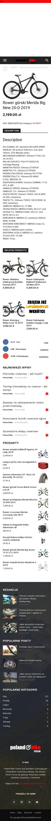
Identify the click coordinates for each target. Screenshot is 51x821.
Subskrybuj (43, 357)
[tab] (12, 131)
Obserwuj (44, 350)
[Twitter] (29, 802)
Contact (38, 812)
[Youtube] (37, 802)
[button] (4, 60)
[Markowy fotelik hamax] (10, 664)
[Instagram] (22, 802)
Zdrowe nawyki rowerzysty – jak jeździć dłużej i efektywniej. (33, 599)
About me (28, 812)
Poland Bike (8, 377)
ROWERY (13, 67)
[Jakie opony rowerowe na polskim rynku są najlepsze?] (10, 677)
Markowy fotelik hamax (30, 660)
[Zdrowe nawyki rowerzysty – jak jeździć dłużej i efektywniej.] (10, 599)
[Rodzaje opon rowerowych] (10, 650)
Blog (19, 812)
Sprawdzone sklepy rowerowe (20, 431)
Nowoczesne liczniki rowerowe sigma (24, 418)
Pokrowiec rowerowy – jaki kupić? (23, 373)
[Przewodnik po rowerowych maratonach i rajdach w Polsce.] (10, 613)
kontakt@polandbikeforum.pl (32, 783)
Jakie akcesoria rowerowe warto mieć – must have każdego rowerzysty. (31, 627)
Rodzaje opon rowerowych (32, 647)
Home (5, 67)
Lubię (46, 343)
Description (12, 130)
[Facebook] (14, 802)
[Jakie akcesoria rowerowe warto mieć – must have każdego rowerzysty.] (10, 628)
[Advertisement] (25, 29)
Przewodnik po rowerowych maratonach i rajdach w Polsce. (32, 613)
